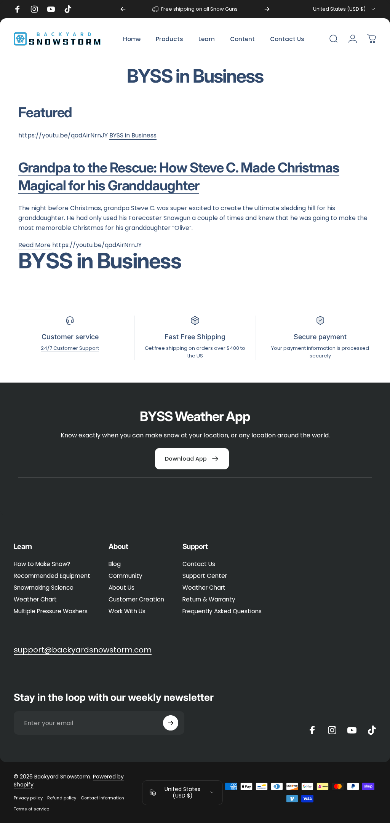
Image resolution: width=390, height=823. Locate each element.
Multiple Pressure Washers (51, 611)
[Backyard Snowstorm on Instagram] (332, 730)
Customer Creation (136, 599)
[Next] (267, 9)
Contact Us (198, 564)
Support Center (204, 575)
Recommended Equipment (52, 575)
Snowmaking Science (44, 587)
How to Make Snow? (42, 564)
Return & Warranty (208, 599)
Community (125, 575)
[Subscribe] (170, 722)
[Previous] (123, 9)
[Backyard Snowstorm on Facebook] (312, 730)
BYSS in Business (133, 135)
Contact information (102, 798)
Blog (115, 564)
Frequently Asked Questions (222, 611)
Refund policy (61, 798)
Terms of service (31, 809)
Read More (35, 245)
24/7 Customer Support (70, 348)
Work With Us (127, 611)
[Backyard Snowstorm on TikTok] (371, 730)
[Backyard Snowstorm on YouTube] (351, 730)
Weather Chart (35, 599)
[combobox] (344, 9)
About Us (121, 587)
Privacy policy (28, 798)
